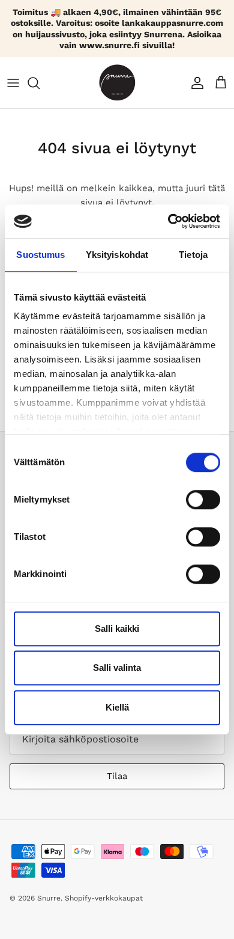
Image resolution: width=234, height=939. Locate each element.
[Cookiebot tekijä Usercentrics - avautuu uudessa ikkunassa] (168, 221)
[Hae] (39, 83)
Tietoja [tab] (193, 254)
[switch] (203, 499)
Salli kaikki (117, 628)
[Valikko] (13, 83)
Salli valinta (117, 667)
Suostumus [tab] (40, 254)
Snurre (49, 898)
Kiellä (117, 707)
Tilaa (117, 776)
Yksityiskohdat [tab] (117, 254)
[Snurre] (117, 82)
